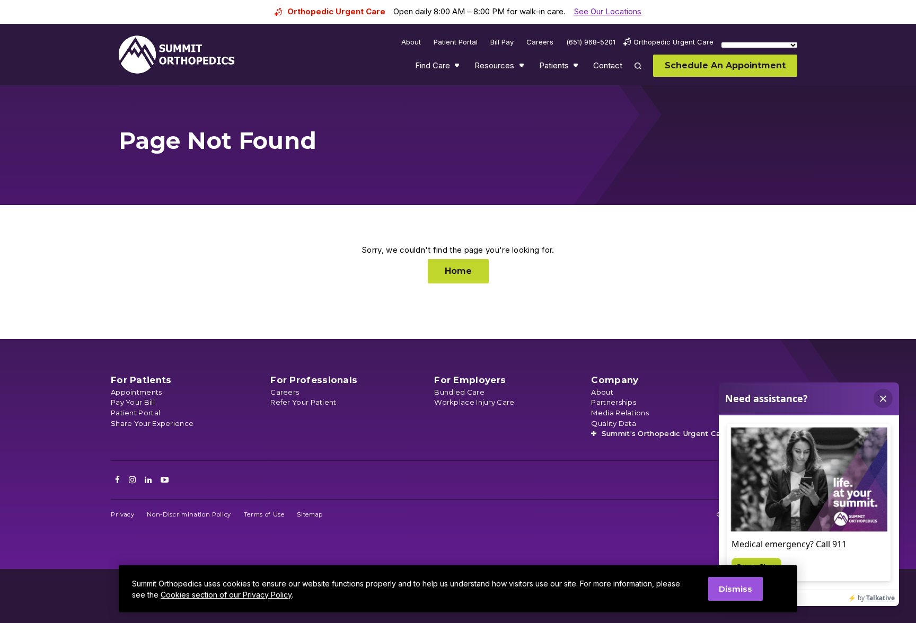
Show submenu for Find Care (458, 67)
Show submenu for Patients (576, 67)
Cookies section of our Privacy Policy (226, 594)
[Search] (644, 73)
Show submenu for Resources (522, 67)
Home (458, 271)
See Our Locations (607, 11)
